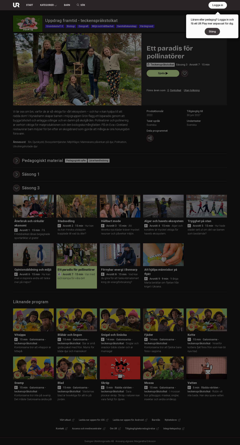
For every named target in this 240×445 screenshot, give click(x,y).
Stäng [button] (212, 31)
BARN (67, 5)
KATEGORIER (47, 5)
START (29, 5)
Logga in (217, 5)
